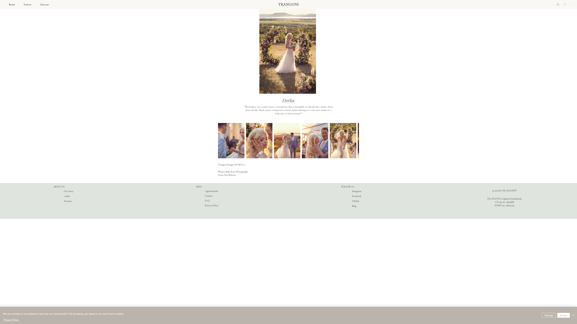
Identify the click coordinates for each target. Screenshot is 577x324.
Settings (548, 315)
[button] (7, 4)
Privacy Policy (11, 320)
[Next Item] (354, 141)
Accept (563, 315)
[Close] (573, 315)
